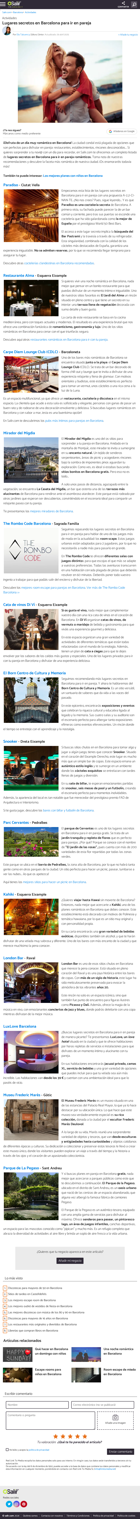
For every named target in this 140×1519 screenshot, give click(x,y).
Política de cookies (126, 1515)
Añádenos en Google (124, 131)
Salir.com (6, 12)
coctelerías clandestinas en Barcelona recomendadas (59, 263)
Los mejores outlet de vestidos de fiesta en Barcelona (40, 1306)
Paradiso (10, 185)
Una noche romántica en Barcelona (118, 1351)
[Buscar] (135, 4)
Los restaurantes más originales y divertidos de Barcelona (42, 1324)
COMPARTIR (123, 7)
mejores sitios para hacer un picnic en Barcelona (54, 882)
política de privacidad (39, 1450)
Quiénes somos (30, 1515)
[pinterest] (23, 1504)
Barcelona (18, 12)
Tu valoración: (46, 1442)
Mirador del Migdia (19, 433)
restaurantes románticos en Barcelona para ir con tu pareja (69, 339)
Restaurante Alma (18, 275)
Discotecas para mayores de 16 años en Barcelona (38, 1318)
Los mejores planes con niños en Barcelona (73, 176)
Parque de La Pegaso (21, 1168)
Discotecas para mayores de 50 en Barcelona (35, 1288)
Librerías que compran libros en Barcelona (33, 1330)
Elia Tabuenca (23, 35)
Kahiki (8, 894)
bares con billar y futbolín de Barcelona (68, 810)
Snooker (10, 741)
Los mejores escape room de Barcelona (32, 1300)
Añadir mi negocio (70, 1260)
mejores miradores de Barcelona (51, 511)
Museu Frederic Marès (21, 1095)
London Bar (13, 958)
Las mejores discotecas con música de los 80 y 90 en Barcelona (46, 1312)
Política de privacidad (103, 1515)
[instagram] (16, 1504)
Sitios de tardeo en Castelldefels (27, 1294)
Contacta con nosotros (52, 1515)
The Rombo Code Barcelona (27, 523)
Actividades (30, 12)
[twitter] (9, 1504)
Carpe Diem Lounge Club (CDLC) (30, 352)
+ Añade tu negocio (128, 35)
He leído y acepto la (29, 1450)
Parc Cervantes (16, 822)
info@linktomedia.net (105, 1469)
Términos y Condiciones (78, 1515)
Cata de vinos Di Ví (19, 605)
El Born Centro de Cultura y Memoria (34, 673)
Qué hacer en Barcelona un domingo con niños (51, 1351)
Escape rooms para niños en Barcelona (48, 1372)
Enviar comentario (120, 1451)
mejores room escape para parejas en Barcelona (53, 587)
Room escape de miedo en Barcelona (120, 1372)
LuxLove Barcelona (19, 1026)
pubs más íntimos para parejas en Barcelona (74, 421)
